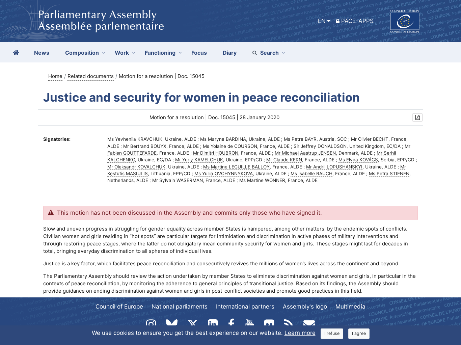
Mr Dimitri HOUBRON (215, 153)
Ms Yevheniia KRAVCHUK (134, 139)
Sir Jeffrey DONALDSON (320, 146)
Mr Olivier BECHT (369, 139)
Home (55, 76)
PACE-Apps (357, 21)
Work (122, 52)
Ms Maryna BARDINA (223, 139)
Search (269, 52)
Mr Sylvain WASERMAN (177, 180)
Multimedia (350, 306)
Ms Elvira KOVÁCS (358, 159)
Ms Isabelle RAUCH (311, 173)
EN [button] (322, 21)
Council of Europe (119, 306)
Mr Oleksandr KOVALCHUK (136, 166)
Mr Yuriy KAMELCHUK (199, 159)
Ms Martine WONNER (262, 180)
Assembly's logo (305, 306)
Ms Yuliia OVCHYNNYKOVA (223, 173)
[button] (417, 117)
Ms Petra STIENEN (389, 173)
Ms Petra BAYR (300, 139)
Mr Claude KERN (284, 159)
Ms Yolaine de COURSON (230, 146)
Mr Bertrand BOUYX (144, 146)
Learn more (300, 332)
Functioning (160, 52)
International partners (245, 306)
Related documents (90, 76)
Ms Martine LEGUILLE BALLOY (236, 166)
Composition (82, 52)
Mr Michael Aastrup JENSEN (305, 153)
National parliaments (180, 306)
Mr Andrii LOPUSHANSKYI (334, 166)
